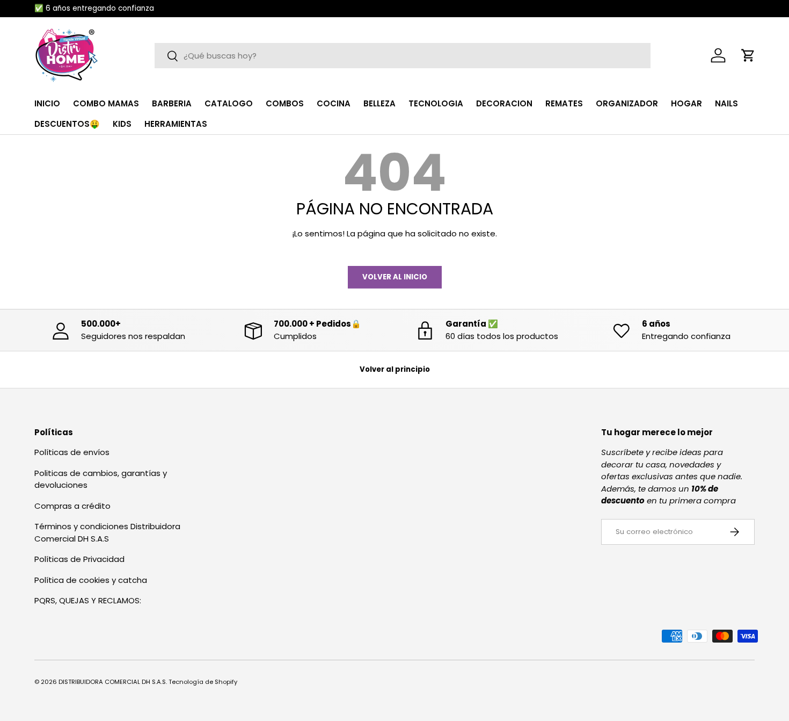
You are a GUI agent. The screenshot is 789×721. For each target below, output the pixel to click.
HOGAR (686, 103)
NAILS (726, 103)
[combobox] (403, 55)
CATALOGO (228, 103)
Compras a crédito (72, 505)
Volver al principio (395, 369)
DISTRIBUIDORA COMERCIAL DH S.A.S (112, 681)
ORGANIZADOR (627, 103)
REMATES (564, 103)
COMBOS (285, 103)
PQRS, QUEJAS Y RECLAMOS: (87, 600)
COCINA (333, 103)
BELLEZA (379, 103)
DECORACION (504, 103)
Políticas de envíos (71, 452)
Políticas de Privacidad (79, 559)
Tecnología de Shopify (203, 681)
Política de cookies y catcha (90, 580)
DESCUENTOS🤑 (67, 123)
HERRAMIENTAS (175, 123)
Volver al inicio (394, 277)
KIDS (122, 123)
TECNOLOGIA (435, 103)
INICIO (47, 103)
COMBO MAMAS (106, 103)
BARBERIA (172, 103)
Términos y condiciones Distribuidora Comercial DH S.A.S (107, 532)
